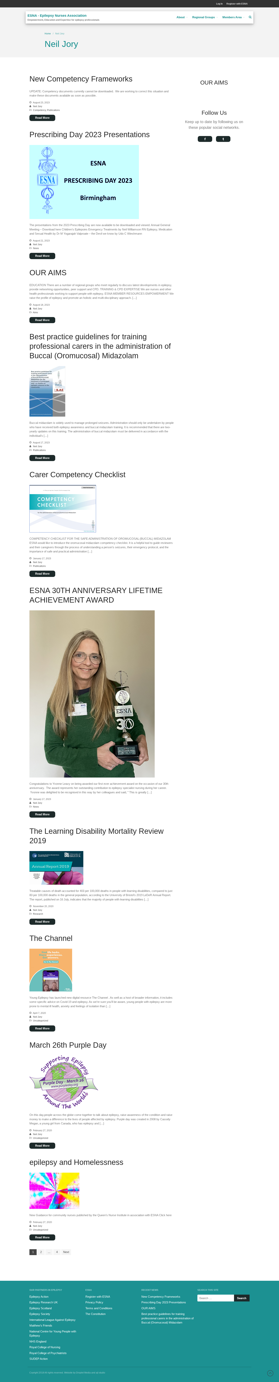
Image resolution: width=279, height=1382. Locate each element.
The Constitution (95, 1314)
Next (66, 1252)
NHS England (37, 1341)
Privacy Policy (94, 1302)
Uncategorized (40, 1020)
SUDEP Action (38, 1358)
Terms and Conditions (98, 1308)
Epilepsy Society (39, 1314)
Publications (53, 110)
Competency (39, 110)
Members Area (232, 17)
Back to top (270, 1373)
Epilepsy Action (38, 1296)
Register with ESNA (237, 3)
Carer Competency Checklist (77, 474)
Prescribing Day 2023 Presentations (89, 134)
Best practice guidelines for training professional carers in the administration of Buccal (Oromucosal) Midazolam (100, 346)
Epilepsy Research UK (43, 1302)
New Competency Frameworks (80, 79)
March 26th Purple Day (67, 1045)
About (181, 17)
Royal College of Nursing (44, 1347)
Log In (219, 3)
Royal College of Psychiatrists (48, 1353)
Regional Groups (203, 17)
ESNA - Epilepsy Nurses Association (57, 15)
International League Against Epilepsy (52, 1319)
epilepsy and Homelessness (76, 1162)
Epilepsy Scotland (40, 1308)
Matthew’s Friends (40, 1325)
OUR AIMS (48, 272)
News (36, 248)
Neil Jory (37, 106)
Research (38, 914)
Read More (42, 117)
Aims (35, 312)
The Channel (51, 938)
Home (48, 33)
